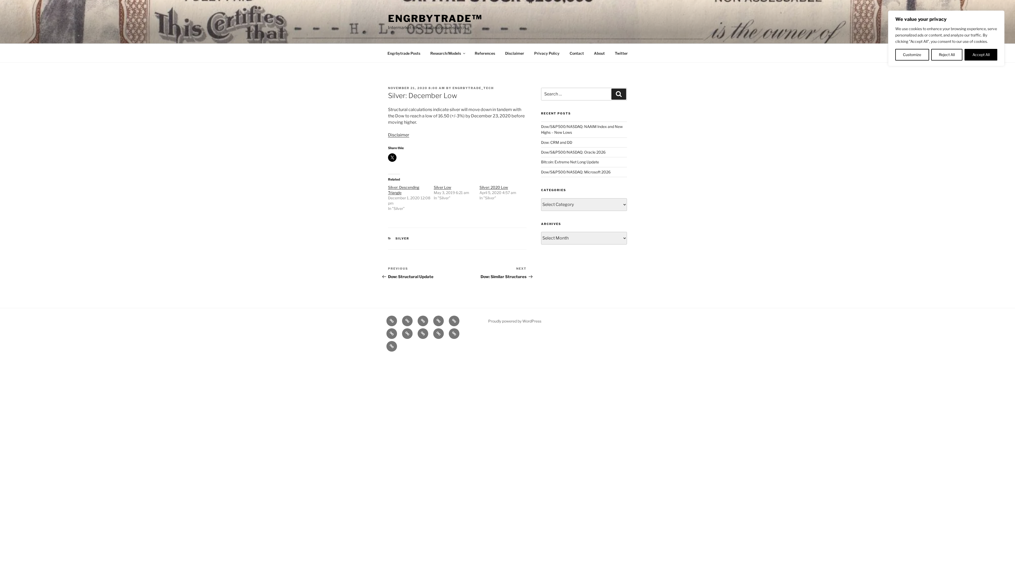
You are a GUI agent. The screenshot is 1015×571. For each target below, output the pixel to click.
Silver (402, 238)
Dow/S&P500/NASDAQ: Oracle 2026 (573, 152)
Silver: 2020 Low (493, 187)
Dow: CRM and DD (556, 142)
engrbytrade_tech (473, 88)
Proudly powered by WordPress (514, 321)
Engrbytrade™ (435, 18)
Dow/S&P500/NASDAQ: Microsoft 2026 (576, 172)
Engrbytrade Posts (403, 53)
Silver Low (442, 187)
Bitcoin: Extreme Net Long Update (570, 162)
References (485, 53)
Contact (577, 53)
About (599, 53)
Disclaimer (514, 53)
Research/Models (445, 53)
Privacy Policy (547, 53)
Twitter (621, 53)
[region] (946, 38)
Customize (912, 54)
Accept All (981, 54)
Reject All (947, 54)
